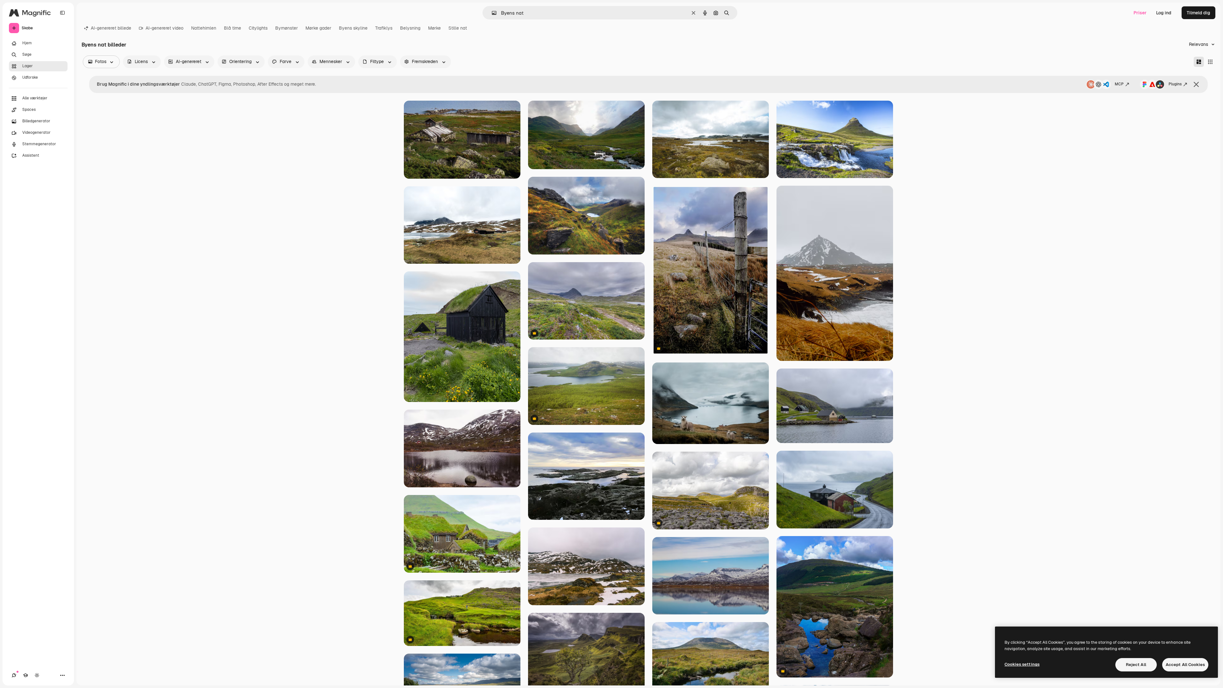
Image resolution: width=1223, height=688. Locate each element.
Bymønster (286, 28)
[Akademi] (25, 675)
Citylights (258, 28)
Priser (1140, 13)
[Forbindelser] (14, 675)
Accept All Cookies (1185, 664)
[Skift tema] (37, 675)
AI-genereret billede (111, 28)
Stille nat (457, 28)
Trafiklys (383, 28)
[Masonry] (1199, 62)
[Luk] (1196, 84)
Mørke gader (318, 28)
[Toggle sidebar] (62, 13)
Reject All (1136, 664)
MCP (1119, 84)
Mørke (434, 28)
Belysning (410, 28)
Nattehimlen (203, 28)
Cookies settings (1022, 664)
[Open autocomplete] (491, 13)
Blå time (232, 28)
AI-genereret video (164, 28)
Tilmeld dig (1198, 13)
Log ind (1163, 13)
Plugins (1175, 84)
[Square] (1210, 62)
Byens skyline (353, 28)
